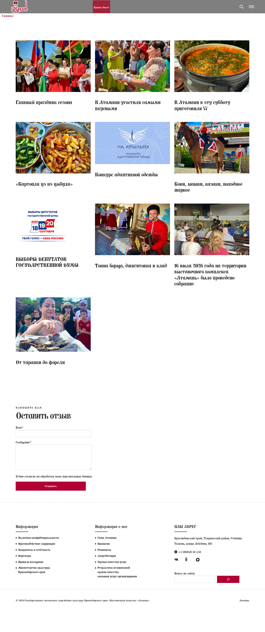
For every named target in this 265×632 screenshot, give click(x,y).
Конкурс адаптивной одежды (126, 175)
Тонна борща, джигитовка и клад (131, 266)
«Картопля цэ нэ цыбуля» (44, 184)
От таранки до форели (40, 362)
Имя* (19, 427)
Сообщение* (23, 442)
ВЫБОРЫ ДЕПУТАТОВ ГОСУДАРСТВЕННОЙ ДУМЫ (47, 262)
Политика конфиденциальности (38, 537)
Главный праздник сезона (44, 102)
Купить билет (101, 7)
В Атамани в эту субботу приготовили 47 (202, 105)
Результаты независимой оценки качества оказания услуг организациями (117, 572)
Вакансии (104, 543)
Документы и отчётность (34, 550)
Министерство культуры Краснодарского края (34, 570)
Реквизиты (104, 550)
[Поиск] (228, 579)
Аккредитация (107, 556)
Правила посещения (30, 562)
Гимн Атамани (107, 537)
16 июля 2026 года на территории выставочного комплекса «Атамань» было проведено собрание (210, 275)
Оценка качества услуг (112, 562)
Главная (7, 16)
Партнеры (24, 556)
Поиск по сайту (184, 573)
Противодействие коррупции (36, 543)
